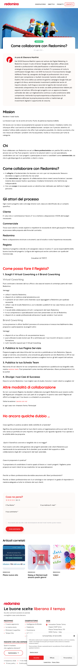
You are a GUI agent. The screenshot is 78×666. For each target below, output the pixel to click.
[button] (74, 636)
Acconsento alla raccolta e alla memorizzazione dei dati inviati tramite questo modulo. (34, 523)
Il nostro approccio (12, 624)
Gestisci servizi (34, 652)
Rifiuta (52, 658)
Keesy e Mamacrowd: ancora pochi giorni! (38, 576)
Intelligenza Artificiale (34, 624)
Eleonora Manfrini (31, 57)
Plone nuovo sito (10, 575)
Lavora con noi (21, 401)
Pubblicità (30, 627)
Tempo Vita (10, 633)
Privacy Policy (55, 662)
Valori (55, 575)
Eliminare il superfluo (13, 630)
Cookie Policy (47, 662)
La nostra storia (11, 627)
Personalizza (68, 658)
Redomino (39, 41)
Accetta (36, 658)
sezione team (13, 369)
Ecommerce (31, 630)
